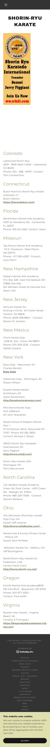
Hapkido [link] (25, 685)
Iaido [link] (25, 688)
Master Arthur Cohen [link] (25, 670)
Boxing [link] (25, 679)
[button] (6, 4)
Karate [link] (25, 667)
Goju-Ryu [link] (25, 682)
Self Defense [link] (25, 700)
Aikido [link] (25, 673)
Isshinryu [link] (25, 694)
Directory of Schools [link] (25, 661)
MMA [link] (25, 704)
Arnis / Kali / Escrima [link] (25, 676)
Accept (25, 741)
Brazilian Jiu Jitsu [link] (25, 697)
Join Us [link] (25, 658)
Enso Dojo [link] (25, 664)
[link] (25, 651)
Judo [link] (25, 707)
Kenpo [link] (25, 710)
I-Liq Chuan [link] (25, 691)
